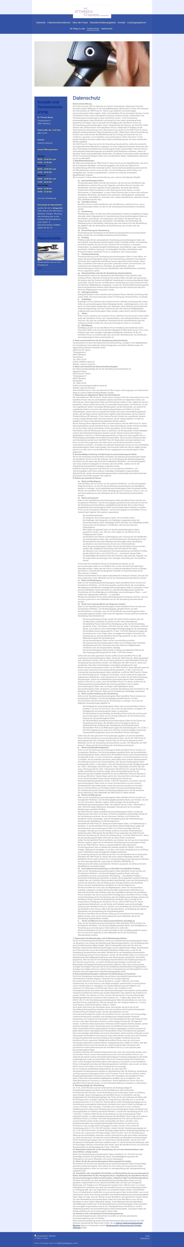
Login (147, 1236)
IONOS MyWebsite (64, 1243)
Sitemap (52, 1236)
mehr (40, 268)
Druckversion (42, 1236)
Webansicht (145, 1238)
